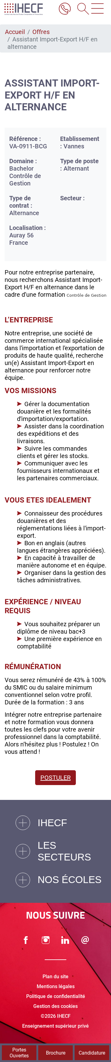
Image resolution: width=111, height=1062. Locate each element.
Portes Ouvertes (19, 1053)
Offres (41, 32)
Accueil (15, 32)
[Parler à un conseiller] (65, 9)
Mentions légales (56, 986)
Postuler (55, 777)
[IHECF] (28, 9)
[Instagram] (45, 940)
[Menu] (97, 9)
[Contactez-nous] (85, 940)
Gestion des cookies (55, 1006)
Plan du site (55, 976)
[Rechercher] (81, 9)
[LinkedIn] (65, 940)
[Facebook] (26, 940)
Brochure (55, 1053)
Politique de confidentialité (55, 996)
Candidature (92, 1053)
